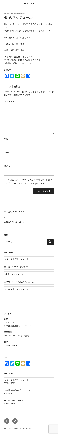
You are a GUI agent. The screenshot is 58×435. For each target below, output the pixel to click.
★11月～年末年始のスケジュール (19, 282)
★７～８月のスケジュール (16, 289)
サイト (7, 166)
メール (7, 152)
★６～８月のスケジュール (16, 259)
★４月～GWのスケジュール (17, 266)
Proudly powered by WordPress (17, 428)
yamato (22, 13)
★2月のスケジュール (13, 274)
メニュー (30, 3)
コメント (9, 101)
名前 (6, 138)
